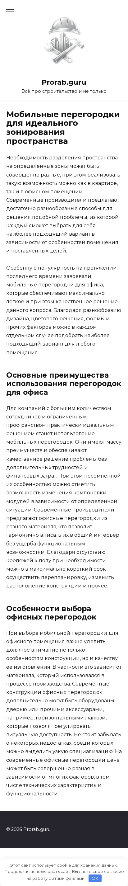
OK (95, 878)
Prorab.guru (64, 82)
